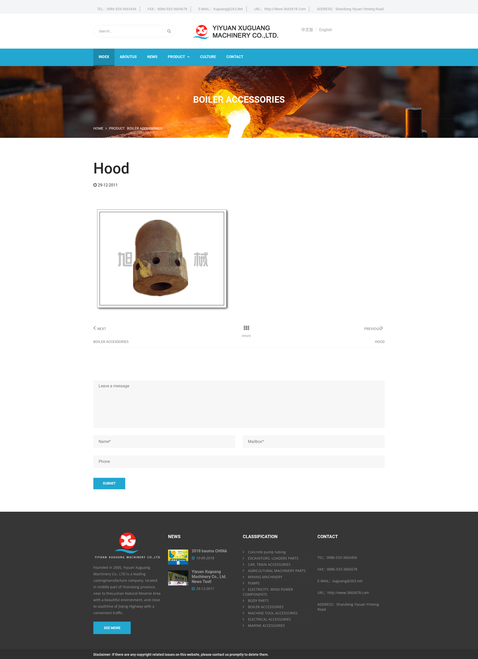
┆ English (323, 29)
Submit (109, 483)
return (246, 335)
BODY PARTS (258, 600)
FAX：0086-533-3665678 (167, 9)
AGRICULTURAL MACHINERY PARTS (277, 570)
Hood (380, 342)
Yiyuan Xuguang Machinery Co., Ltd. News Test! (209, 576)
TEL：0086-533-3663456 (116, 9)
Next (101, 329)
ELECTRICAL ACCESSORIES (269, 619)
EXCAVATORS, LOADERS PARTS (273, 558)
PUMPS (254, 583)
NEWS (152, 57)
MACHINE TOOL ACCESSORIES (273, 613)
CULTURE (208, 57)
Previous (372, 329)
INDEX (104, 57)
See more (112, 628)
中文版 (307, 29)
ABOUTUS (128, 57)
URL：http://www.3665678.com (280, 9)
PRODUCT (179, 57)
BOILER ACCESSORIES (266, 606)
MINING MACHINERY (265, 577)
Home (98, 128)
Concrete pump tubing (267, 552)
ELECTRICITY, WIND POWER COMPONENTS (268, 592)
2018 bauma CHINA (209, 551)
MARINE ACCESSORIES (266, 625)
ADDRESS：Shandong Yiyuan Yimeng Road (350, 9)
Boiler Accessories (144, 128)
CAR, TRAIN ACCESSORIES (269, 564)
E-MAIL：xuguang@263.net (220, 9)
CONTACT (234, 57)
